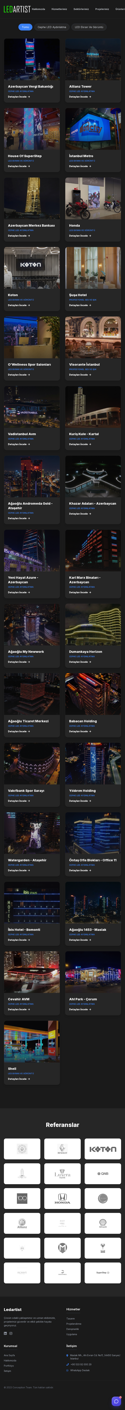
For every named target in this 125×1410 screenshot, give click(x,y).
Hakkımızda (38, 9)
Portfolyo (9, 1365)
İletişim (7, 1371)
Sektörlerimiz (81, 9)
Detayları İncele (17, 96)
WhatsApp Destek (80, 1370)
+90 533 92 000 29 (81, 1364)
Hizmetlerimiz (59, 9)
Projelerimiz (102, 9)
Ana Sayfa (9, 1355)
